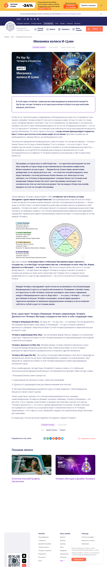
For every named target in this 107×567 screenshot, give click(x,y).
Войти (95, 29)
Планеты (63, 557)
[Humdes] (10, 26)
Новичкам (85, 544)
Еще (61, 560)
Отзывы (62, 23)
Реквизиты (42, 554)
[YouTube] (34, 19)
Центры (63, 544)
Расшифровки (48, 23)
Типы (62, 547)
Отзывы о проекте (44, 550)
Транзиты (66, 29)
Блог (56, 23)
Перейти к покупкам (88, 5)
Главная (6, 37)
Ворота (62, 537)
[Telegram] (44, 438)
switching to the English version (71, 14)
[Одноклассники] (53, 438)
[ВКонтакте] (50, 438)
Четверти (62, 430)
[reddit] (59, 438)
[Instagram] (28, 19)
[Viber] (56, 438)
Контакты (77, 23)
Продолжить (78, 559)
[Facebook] (38, 19)
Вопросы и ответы (88, 540)
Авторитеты (64, 554)
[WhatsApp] (47, 438)
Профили (63, 550)
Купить (52, 29)
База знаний (79, 29)
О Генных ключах (36, 23)
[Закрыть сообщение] (101, 5)
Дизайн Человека (51, 430)
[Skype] (62, 438)
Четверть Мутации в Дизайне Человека (75, 478)
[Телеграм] (24, 19)
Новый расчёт (40, 29)
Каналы (63, 540)
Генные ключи (43, 547)
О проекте (69, 23)
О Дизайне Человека (23, 23)
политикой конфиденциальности (86, 554)
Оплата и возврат (88, 537)
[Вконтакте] (31, 19)
